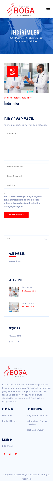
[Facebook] (4, 454)
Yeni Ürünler (28, 303)
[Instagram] (16, 454)
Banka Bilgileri (9, 421)
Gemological (13, 98)
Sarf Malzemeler (35, 430)
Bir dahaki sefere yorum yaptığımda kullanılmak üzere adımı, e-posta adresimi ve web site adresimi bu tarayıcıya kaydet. (23, 201)
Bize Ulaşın (8, 446)
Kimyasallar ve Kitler (37, 415)
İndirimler (27, 287)
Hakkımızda (8, 415)
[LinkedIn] (10, 454)
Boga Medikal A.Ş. (31, 474)
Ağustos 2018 (15, 336)
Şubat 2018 (14, 341)
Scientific (27, 98)
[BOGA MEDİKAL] (20, 9)
